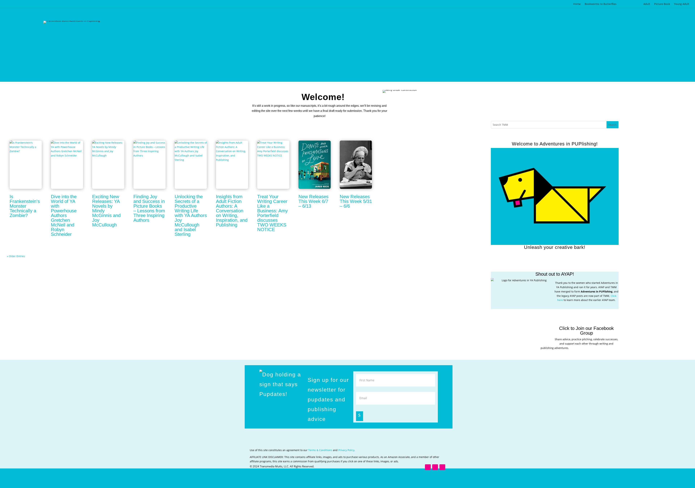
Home (577, 4)
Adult (646, 4)
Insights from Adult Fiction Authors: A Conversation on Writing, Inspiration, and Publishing (231, 211)
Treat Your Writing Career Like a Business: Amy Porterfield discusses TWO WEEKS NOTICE (272, 213)
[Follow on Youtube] (565, 250)
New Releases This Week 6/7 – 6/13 (313, 201)
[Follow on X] (558, 250)
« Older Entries (16, 256)
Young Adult (681, 4)
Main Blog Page (629, 4)
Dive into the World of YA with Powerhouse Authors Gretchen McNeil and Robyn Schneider (64, 215)
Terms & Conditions (320, 450)
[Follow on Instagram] (544, 250)
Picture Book (662, 4)
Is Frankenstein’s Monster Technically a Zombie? (25, 206)
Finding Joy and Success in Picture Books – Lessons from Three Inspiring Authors (149, 208)
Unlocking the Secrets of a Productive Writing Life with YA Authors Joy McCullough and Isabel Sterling (191, 215)
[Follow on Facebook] (551, 250)
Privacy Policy (346, 450)
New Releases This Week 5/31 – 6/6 (356, 201)
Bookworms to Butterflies (600, 4)
